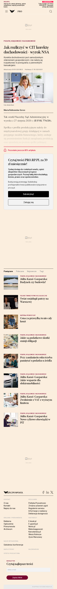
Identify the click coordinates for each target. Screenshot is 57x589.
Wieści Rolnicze (34, 534)
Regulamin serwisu (36, 508)
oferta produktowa (12, 553)
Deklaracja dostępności (38, 514)
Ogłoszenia (8, 524)
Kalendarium (33, 549)
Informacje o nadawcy (37, 511)
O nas (6, 503)
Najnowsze (31, 271)
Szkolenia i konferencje (13, 545)
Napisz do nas (9, 508)
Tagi (41, 271)
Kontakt (7, 506)
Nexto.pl (31, 526)
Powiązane (8, 271)
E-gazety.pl (33, 524)
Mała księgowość (35, 529)
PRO (20, 11)
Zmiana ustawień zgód (38, 506)
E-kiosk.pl (32, 521)
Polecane (20, 271)
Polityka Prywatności (37, 503)
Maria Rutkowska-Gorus (14, 110)
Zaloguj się (28, 202)
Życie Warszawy (35, 537)
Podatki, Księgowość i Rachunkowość (20, 41)
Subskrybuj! (28, 194)
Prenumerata (9, 526)
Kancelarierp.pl (34, 532)
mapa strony (9, 549)
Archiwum (8, 529)
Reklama (7, 521)
